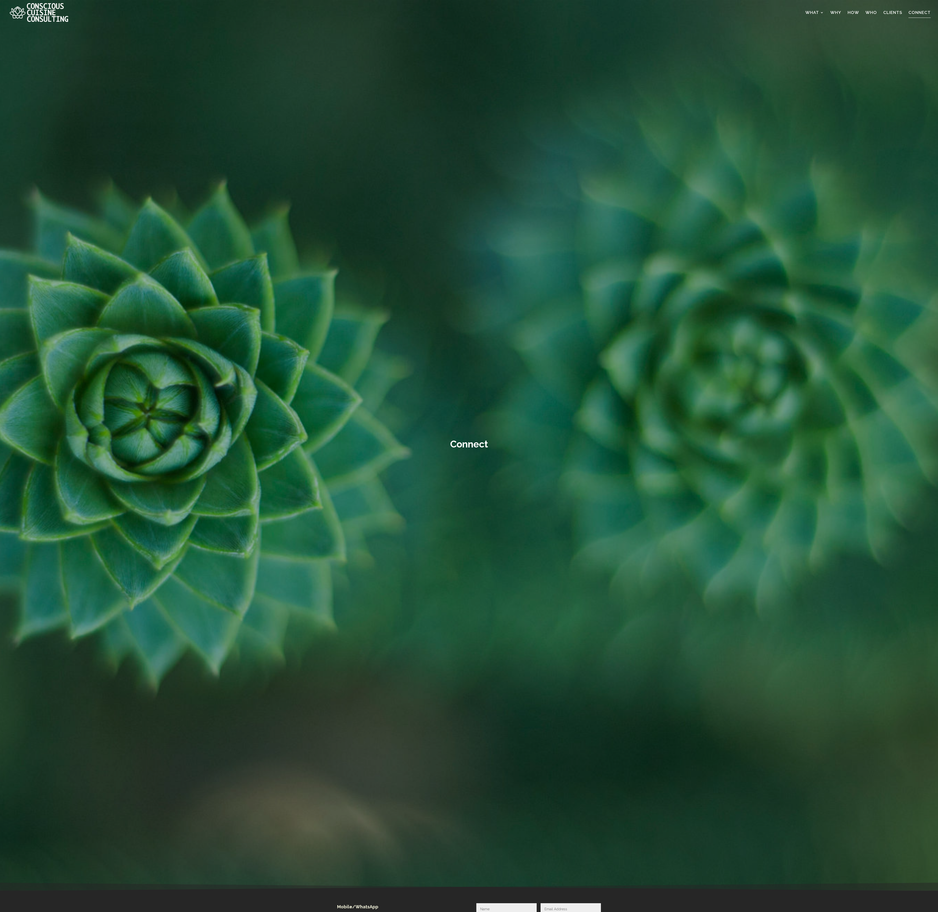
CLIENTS (892, 13)
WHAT (812, 13)
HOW (853, 13)
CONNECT (919, 13)
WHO (871, 13)
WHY (835, 13)
